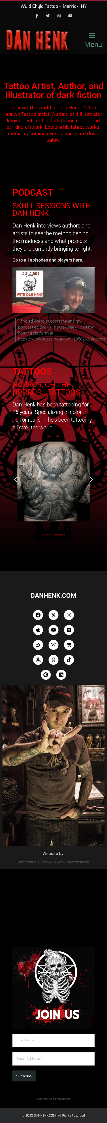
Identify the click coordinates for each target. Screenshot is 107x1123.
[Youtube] (70, 16)
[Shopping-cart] (69, 645)
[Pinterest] (46, 675)
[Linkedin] (61, 675)
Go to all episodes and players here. (47, 260)
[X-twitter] (53, 615)
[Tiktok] (69, 660)
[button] (15, 480)
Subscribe (24, 1076)
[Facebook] (37, 16)
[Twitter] (48, 16)
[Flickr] (69, 630)
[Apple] (38, 630)
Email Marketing (45, 1098)
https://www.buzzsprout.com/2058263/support (61, 339)
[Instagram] (59, 16)
